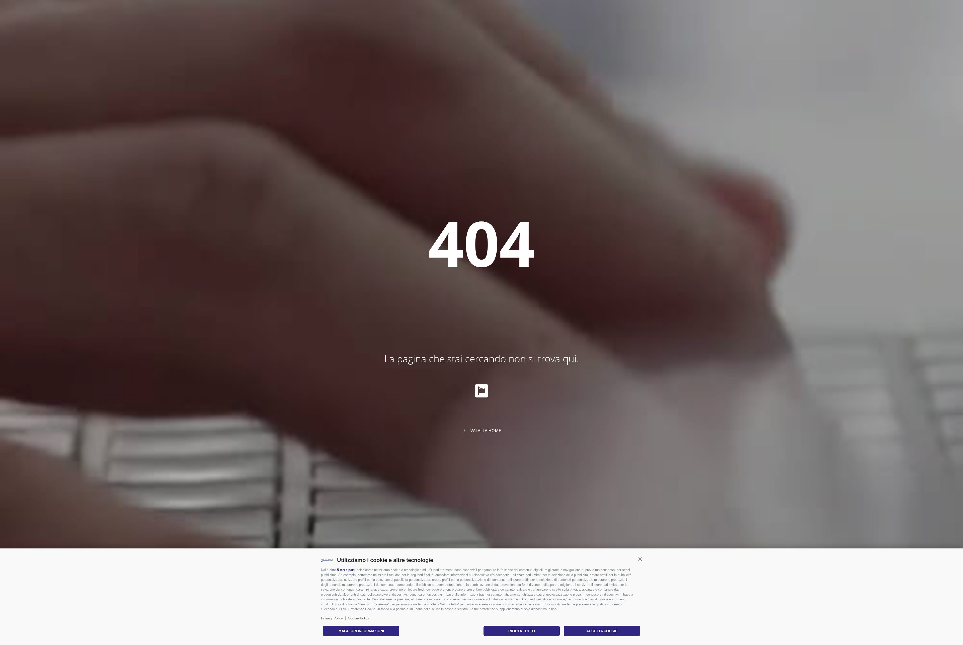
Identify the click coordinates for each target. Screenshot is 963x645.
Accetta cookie (601, 631)
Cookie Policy (358, 618)
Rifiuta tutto (521, 631)
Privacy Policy (332, 618)
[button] (640, 559)
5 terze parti (346, 570)
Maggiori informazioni (361, 631)
